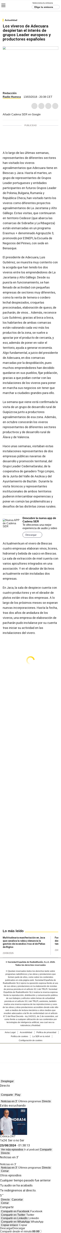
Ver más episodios (12, 1149)
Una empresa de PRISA (30, 1051)
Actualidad (11, 20)
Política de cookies (19, 1036)
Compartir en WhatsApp (15, 1221)
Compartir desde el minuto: (19, 1231)
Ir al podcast (31, 1149)
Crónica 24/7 (7, 1136)
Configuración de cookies (30, 1040)
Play (17, 1094)
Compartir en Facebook (15, 1211)
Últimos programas (29, 1101)
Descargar (31, 534)
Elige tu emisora (43, 7)
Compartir (46, 1149)
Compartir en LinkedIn (14, 1218)
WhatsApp (55, 106)
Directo (46, 1101)
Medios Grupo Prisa (30, 1059)
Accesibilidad (26, 1032)
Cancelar (17, 1199)
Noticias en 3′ (9, 1101)
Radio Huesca (12, 96)
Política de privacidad (46, 1032)
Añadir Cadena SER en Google (22, 114)
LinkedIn (48, 106)
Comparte (7, 1094)
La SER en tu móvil (41, 1036)
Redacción (10, 93)
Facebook (34, 106)
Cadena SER (15, 5)
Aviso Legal (10, 1032)
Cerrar (5, 1171)
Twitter (41, 106)
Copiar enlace (9, 1225)
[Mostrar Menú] (3, 5)
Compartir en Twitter (13, 1214)
